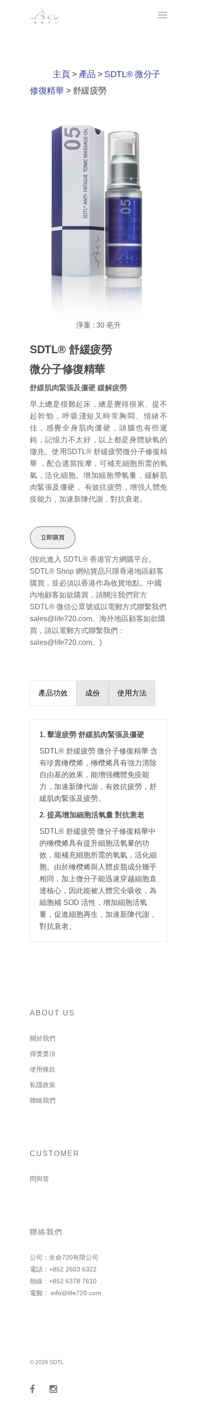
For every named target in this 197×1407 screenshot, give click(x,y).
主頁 (61, 74)
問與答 (39, 1178)
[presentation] (53, 693)
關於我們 (42, 1038)
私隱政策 (42, 1084)
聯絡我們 (42, 1100)
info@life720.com (76, 1293)
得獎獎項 (42, 1053)
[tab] (53, 693)
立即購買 (53, 537)
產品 (87, 74)
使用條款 (42, 1069)
